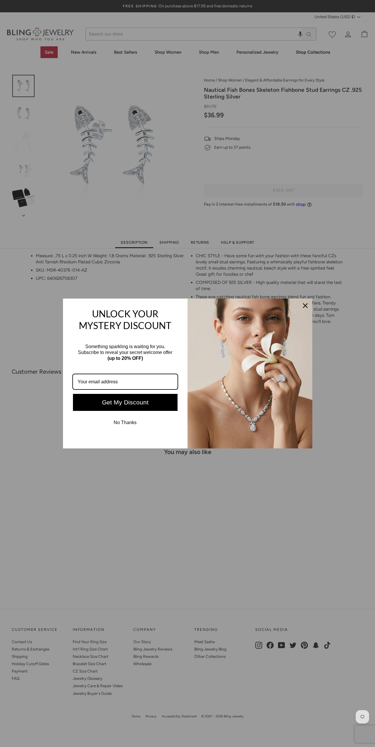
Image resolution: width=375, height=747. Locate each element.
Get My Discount (125, 402)
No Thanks (125, 422)
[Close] (305, 306)
